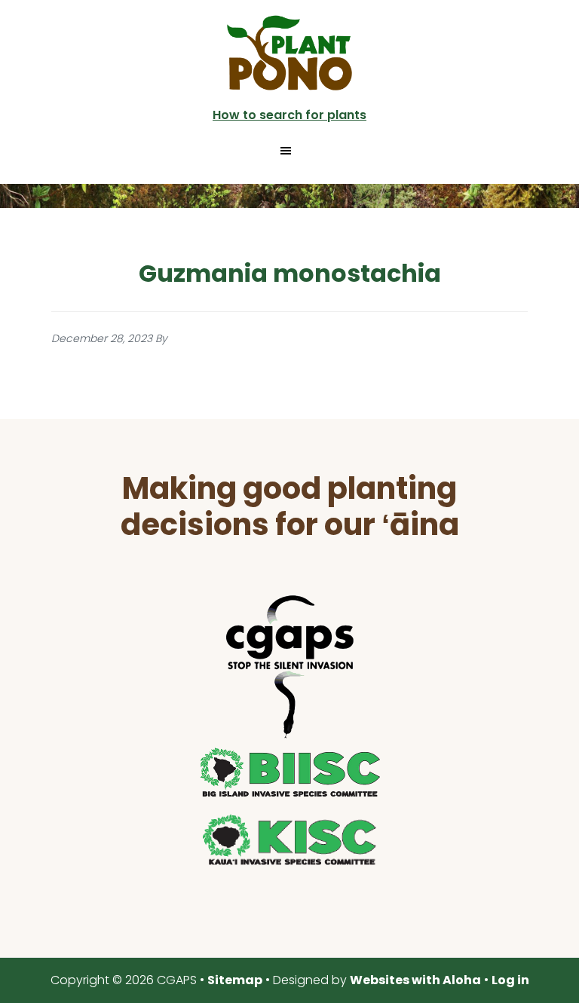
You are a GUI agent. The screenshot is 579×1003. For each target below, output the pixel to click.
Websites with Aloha (415, 980)
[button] (289, 151)
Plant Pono (289, 52)
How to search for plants (289, 115)
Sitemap (234, 980)
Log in (510, 980)
